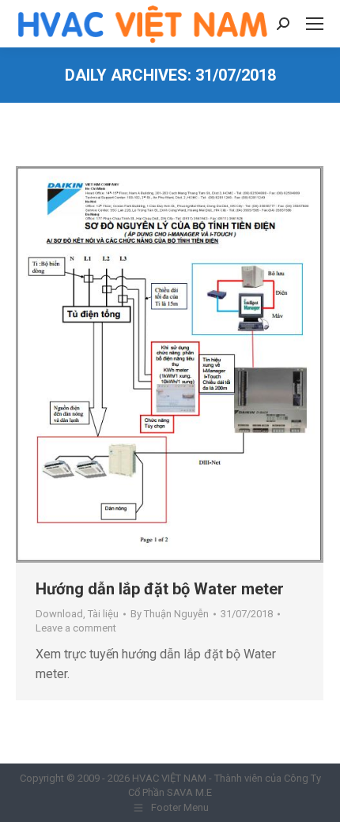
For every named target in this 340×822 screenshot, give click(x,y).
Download (59, 614)
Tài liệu (103, 614)
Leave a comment (76, 628)
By (169, 614)
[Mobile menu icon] (314, 23)
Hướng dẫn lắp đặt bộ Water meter (160, 588)
